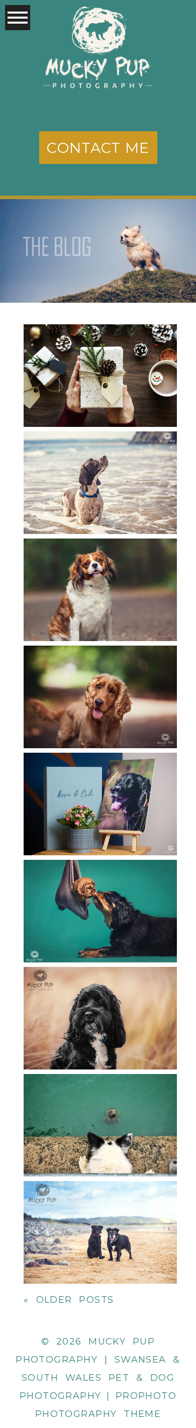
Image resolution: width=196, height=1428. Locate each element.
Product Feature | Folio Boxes (99, 779)
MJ (99, 994)
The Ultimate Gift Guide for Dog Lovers (99, 351)
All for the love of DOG (99, 1100)
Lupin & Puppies (99, 886)
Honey (99, 565)
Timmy (99, 458)
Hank (99, 672)
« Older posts (69, 1299)
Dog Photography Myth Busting (99, 1208)
